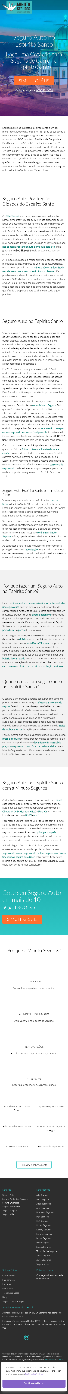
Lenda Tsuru (8, 1288)
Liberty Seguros (43, 1229)
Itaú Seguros (42, 1221)
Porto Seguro (42, 1242)
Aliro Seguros (42, 1199)
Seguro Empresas (10, 1202)
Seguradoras (42, 1264)
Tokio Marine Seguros (46, 1251)
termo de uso (50, 1359)
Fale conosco (8, 1279)
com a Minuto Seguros (44, 405)
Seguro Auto (8, 1195)
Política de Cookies (34, 1374)
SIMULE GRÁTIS (34, 80)
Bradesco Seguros (45, 1212)
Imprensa (6, 1284)
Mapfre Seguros (44, 1234)
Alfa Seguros (42, 1195)
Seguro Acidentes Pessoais (15, 1198)
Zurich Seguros (43, 1259)
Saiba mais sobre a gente (34, 1164)
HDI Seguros (42, 1216)
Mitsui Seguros (43, 1238)
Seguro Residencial (11, 1206)
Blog (4, 1297)
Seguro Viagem (9, 1210)
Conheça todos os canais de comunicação (49, 1276)
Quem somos (8, 1275)
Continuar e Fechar (34, 1383)
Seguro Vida (8, 1214)
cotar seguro (12, 215)
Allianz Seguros (43, 1203)
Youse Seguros (43, 1255)
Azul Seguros (42, 1208)
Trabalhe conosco (10, 1292)
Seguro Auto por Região (13, 1301)
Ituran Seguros (43, 1225)
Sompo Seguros (43, 1246)
